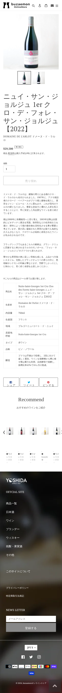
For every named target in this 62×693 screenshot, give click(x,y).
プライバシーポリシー (17, 587)
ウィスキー (13, 537)
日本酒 (10, 512)
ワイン (10, 520)
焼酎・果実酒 (14, 546)
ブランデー (13, 529)
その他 (10, 555)
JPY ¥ (30, 647)
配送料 (11, 153)
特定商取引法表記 (15, 595)
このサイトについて (18, 571)
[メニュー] (57, 5)
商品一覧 (11, 503)
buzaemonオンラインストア (34, 683)
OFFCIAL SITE (15, 492)
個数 (5, 163)
